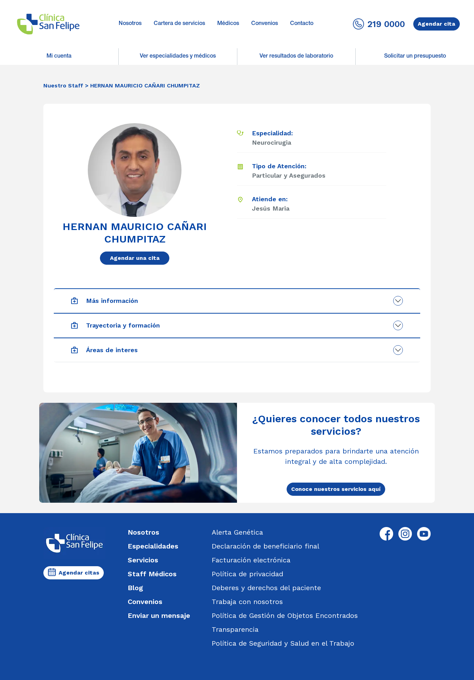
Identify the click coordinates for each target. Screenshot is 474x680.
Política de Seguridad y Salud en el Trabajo (283, 643)
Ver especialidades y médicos (178, 56)
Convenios (264, 24)
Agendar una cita (135, 258)
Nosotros (130, 24)
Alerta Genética (237, 532)
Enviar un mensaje (159, 615)
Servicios (143, 560)
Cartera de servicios (179, 24)
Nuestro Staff (63, 85)
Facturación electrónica (251, 560)
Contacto (301, 24)
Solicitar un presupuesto (415, 56)
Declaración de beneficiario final (265, 546)
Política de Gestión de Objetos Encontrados (285, 615)
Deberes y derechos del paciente (266, 588)
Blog (135, 588)
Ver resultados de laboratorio (296, 56)
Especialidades (153, 546)
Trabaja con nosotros (247, 601)
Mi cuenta (58, 56)
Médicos (228, 24)
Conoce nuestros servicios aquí (336, 489)
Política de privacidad (247, 574)
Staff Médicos (152, 574)
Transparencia (235, 629)
